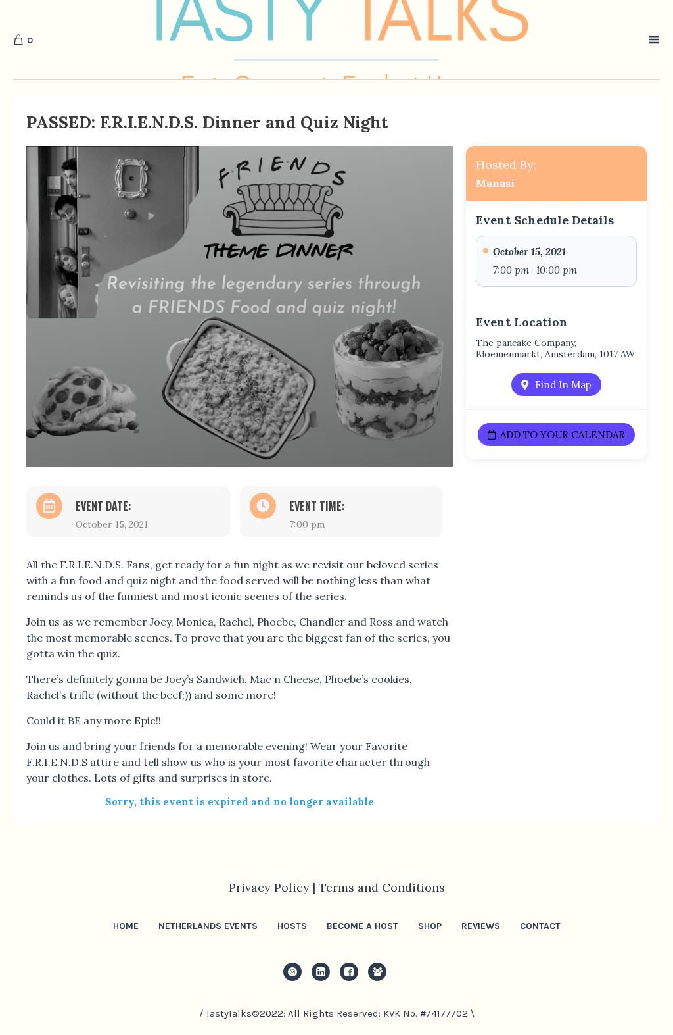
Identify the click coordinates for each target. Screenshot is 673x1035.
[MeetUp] (377, 972)
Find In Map (563, 384)
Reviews (480, 926)
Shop (430, 926)
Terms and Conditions (382, 887)
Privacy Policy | (274, 887)
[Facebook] (349, 972)
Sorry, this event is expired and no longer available (239, 801)
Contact (540, 926)
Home (126, 926)
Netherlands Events (208, 926)
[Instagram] (292, 972)
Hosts (292, 926)
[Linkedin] (321, 972)
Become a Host (362, 926)
